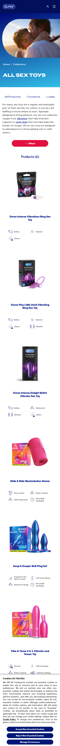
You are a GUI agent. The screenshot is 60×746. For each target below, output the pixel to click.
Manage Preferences (30, 742)
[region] (30, 710)
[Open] (47, 6)
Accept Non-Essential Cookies (30, 729)
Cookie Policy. (9, 719)
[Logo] (9, 6)
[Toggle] (54, 7)
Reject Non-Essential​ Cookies (30, 735)
